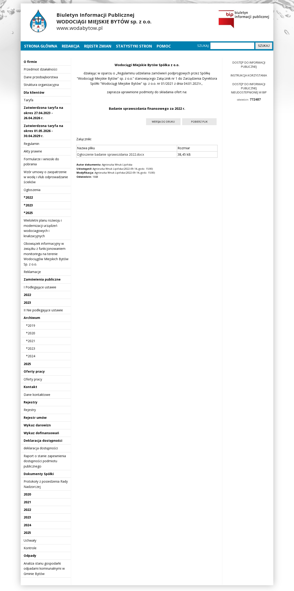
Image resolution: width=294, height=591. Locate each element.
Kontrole (30, 548)
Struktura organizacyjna (41, 84)
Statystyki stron (134, 46)
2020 (27, 494)
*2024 (30, 356)
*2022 (28, 197)
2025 (27, 364)
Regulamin (31, 143)
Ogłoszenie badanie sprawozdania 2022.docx (110, 154)
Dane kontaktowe (37, 394)
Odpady (30, 555)
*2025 (28, 213)
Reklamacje (32, 272)
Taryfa (28, 100)
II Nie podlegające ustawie (43, 310)
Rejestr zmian (97, 46)
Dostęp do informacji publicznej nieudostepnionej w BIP (249, 88)
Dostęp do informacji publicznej (248, 64)
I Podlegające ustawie (40, 287)
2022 (27, 295)
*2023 (28, 205)
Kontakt (30, 387)
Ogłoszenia (32, 190)
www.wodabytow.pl (80, 27)
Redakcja (70, 46)
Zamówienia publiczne (42, 279)
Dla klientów (34, 92)
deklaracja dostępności (41, 448)
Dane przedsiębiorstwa (41, 77)
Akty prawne (33, 151)
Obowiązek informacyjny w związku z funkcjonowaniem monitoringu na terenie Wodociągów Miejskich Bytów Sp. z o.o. (46, 253)
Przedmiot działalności (40, 69)
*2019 (30, 325)
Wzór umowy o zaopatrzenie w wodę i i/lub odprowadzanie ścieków (46, 177)
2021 (27, 502)
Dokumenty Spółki (39, 474)
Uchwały (30, 540)
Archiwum (32, 317)
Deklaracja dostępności (43, 440)
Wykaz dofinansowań (41, 433)
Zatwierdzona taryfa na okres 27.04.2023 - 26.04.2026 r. (43, 112)
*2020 (30, 333)
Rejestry (30, 402)
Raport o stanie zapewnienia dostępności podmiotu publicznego (45, 461)
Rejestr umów (35, 417)
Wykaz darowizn (37, 425)
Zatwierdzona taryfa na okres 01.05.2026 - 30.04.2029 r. (43, 131)
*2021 (30, 341)
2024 (27, 525)
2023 (27, 302)
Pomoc (164, 46)
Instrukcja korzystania (249, 75)
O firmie (30, 61)
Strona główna (41, 46)
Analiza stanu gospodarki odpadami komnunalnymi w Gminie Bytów (44, 568)
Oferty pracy (34, 371)
